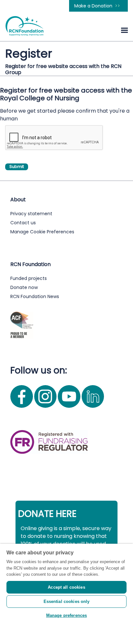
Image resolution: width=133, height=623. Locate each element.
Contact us (23, 222)
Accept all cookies (66, 587)
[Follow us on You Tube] (70, 409)
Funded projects (28, 278)
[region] (66, 583)
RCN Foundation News (34, 296)
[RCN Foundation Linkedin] (93, 409)
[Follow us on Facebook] (22, 409)
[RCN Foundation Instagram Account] (46, 409)
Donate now (24, 287)
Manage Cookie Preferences (42, 231)
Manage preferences (66, 615)
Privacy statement (31, 213)
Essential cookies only (67, 601)
